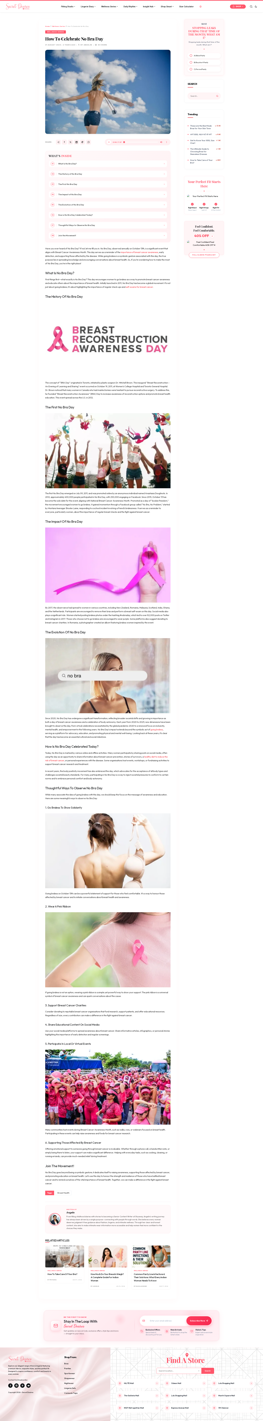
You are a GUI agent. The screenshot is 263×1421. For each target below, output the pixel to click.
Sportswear (69, 1373)
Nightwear (69, 1383)
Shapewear (69, 1378)
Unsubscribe (22, 1380)
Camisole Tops (71, 1393)
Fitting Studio (67, 6)
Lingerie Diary (87, 6)
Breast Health (63, 1193)
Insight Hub (148, 6)
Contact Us (12, 1380)
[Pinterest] (82, 142)
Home (47, 26)
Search (208, 1371)
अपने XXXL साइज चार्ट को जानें (200, 134)
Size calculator (186, 6)
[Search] (251, 6)
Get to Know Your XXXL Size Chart (202, 141)
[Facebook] (64, 142)
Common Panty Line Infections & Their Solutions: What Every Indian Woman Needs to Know (150, 1277)
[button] (256, 6)
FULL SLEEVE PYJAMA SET (204, 255)
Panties (67, 1368)
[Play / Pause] (109, 142)
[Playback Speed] (167, 142)
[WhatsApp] (88, 142)
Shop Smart (166, 6)
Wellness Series (108, 6)
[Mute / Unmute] (161, 142)
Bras (66, 1363)
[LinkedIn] (76, 142)
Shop (238, 6)
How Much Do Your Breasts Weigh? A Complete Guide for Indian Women (107, 1277)
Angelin (70, 1212)
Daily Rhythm (129, 6)
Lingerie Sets (70, 1388)
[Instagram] (16, 1385)
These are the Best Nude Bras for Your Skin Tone (201, 127)
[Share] (58, 142)
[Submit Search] (217, 96)
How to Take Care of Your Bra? (62, 1274)
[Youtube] (28, 1385)
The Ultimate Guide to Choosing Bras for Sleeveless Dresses (199, 151)
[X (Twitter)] (70, 142)
